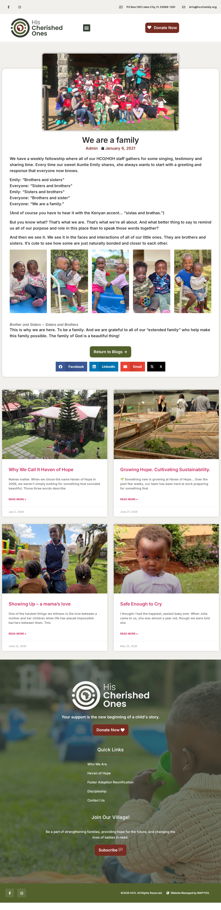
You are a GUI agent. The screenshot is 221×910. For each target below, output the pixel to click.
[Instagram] (19, 7)
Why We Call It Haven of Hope (41, 469)
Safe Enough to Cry (141, 604)
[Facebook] (9, 893)
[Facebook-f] (8, 7)
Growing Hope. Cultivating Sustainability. (165, 469)
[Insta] (21, 893)
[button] (86, 27)
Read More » (17, 499)
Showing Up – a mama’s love (40, 604)
